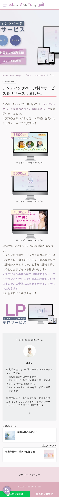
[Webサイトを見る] (29, 413)
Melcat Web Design (33, 487)
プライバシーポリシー (29, 475)
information (9, 82)
